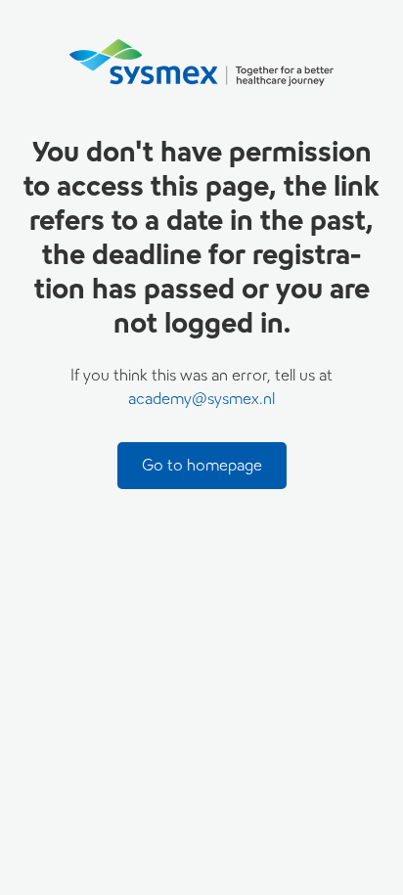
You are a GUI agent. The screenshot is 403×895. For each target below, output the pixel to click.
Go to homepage (202, 465)
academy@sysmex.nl (201, 398)
